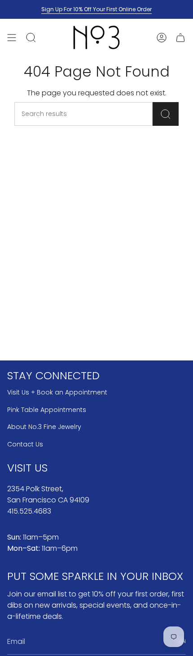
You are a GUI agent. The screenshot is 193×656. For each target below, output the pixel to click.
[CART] (180, 37)
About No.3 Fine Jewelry (44, 426)
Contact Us (25, 444)
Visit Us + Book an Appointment (57, 392)
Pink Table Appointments (46, 409)
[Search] (166, 114)
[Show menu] (12, 37)
